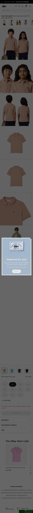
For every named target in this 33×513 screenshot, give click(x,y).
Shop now (16, 271)
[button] (31, 238)
